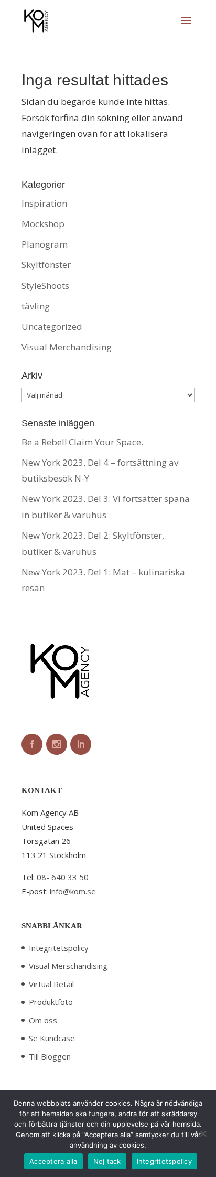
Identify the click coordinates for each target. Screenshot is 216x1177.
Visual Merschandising (68, 965)
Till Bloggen (50, 1056)
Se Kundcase (52, 1038)
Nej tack (107, 1161)
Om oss (43, 1020)
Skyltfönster (46, 265)
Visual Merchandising (66, 347)
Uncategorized (51, 326)
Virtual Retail (51, 984)
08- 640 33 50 (63, 877)
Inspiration (44, 203)
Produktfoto (51, 1002)
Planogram (44, 244)
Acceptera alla (53, 1161)
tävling (35, 306)
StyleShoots (45, 286)
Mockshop (42, 224)
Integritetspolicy (59, 948)
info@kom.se (73, 891)
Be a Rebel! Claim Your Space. (82, 442)
